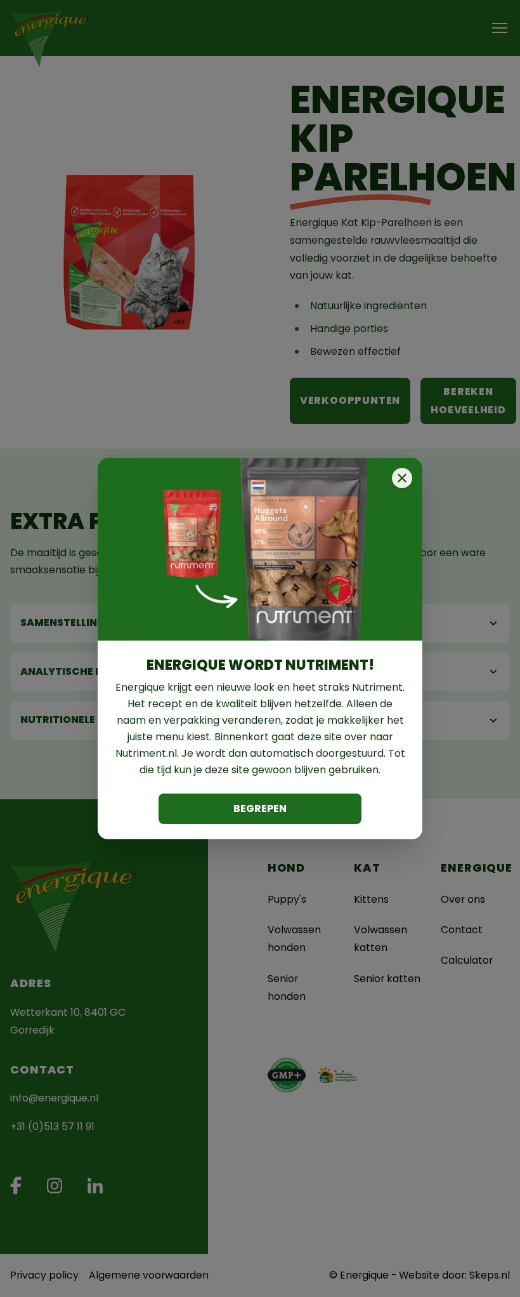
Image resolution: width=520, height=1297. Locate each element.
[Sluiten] (402, 478)
